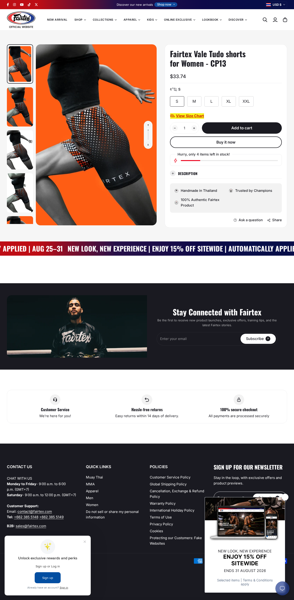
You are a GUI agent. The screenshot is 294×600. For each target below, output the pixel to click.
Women (92, 505)
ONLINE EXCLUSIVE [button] (178, 19)
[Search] (265, 19)
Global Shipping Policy (168, 484)
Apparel (92, 491)
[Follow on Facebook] (8, 4)
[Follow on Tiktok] (29, 4)
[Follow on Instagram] (14, 4)
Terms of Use (161, 517)
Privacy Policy (161, 524)
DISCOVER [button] (236, 19)
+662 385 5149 (51, 517)
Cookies (156, 531)
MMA (90, 484)
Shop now (164, 4)
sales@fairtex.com (31, 526)
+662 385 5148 (26, 517)
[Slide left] (148, 125)
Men (89, 498)
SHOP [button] (78, 19)
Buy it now (225, 142)
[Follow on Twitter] (36, 4)
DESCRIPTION (187, 173)
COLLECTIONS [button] (103, 19)
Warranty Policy (162, 503)
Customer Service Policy (170, 477)
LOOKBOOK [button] (210, 19)
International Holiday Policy (172, 510)
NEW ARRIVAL (57, 19)
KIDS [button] (150, 19)
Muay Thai (94, 477)
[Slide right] (148, 144)
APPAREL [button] (130, 19)
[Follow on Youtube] (22, 4)
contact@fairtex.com (34, 511)
